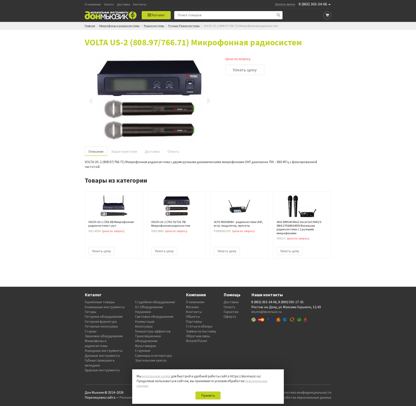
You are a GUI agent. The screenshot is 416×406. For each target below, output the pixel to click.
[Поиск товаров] (279, 15)
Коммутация (144, 321)
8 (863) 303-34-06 (313, 4)
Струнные (142, 350)
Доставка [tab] (152, 151)
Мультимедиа (145, 346)
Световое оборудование (154, 316)
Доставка (123, 4)
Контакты (139, 4)
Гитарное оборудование (104, 316)
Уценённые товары (100, 302)
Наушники (143, 311)
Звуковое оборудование (104, 336)
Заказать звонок (285, 4)
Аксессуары (144, 326)
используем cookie (156, 376)
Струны (90, 331)
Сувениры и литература (153, 355)
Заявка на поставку (201, 331)
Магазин (192, 307)
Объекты (193, 316)
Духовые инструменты (102, 355)
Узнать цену (245, 70)
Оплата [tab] (173, 151)
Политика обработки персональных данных (297, 397)
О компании (93, 4)
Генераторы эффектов (153, 331)
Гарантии (231, 311)
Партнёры (194, 321)
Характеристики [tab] (124, 151)
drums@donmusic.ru (266, 311)
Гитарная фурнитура (101, 321)
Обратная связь (198, 336)
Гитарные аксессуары (101, 326)
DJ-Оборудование (149, 307)
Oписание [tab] (96, 151)
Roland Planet (196, 341)
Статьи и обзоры (199, 326)
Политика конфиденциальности (306, 392)
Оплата (109, 4)
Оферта (230, 316)
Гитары (90, 311)
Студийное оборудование (155, 302)
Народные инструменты (103, 350)
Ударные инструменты (102, 370)
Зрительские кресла (150, 360)
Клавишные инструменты (105, 307)
